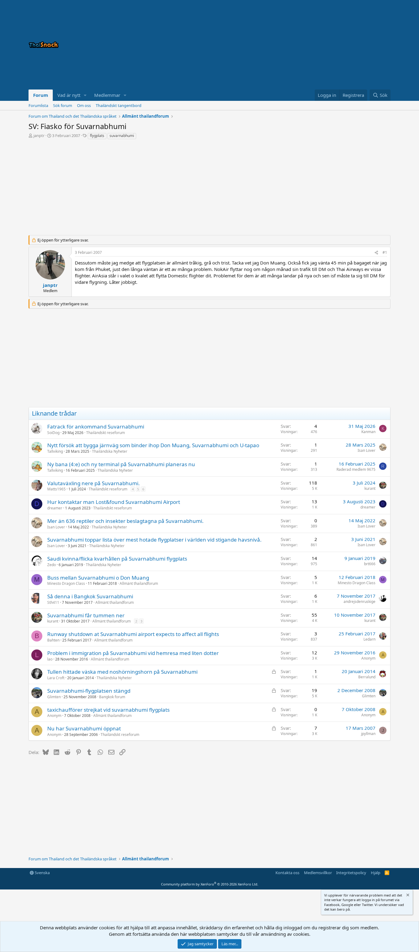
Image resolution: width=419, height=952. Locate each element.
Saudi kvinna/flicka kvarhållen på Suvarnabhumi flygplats (117, 558)
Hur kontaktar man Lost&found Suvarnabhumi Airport (113, 501)
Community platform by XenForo (209, 884)
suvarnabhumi (122, 135)
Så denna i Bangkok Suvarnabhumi (90, 596)
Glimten (54, 696)
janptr (38, 135)
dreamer (54, 508)
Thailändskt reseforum (105, 432)
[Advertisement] (313, 45)
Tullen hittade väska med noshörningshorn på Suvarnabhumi (122, 671)
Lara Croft (55, 677)
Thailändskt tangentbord (118, 105)
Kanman (368, 431)
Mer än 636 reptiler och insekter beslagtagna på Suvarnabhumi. (125, 520)
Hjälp (375, 872)
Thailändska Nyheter (109, 451)
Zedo (51, 564)
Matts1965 (56, 489)
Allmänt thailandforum (139, 583)
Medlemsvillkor (318, 872)
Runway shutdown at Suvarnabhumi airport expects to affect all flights (133, 634)
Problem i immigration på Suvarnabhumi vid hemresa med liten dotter (133, 653)
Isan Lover (366, 450)
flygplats (97, 135)
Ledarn (369, 639)
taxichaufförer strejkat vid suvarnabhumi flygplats (108, 709)
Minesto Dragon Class (66, 583)
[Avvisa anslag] (407, 896)
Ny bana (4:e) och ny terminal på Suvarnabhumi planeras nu (121, 464)
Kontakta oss (287, 872)
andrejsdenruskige (359, 601)
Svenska (42, 872)
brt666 (369, 563)
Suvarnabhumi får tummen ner (86, 615)
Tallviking (55, 451)
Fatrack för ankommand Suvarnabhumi (95, 426)
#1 (384, 252)
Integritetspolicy (351, 872)
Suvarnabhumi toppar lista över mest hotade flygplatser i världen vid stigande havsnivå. (154, 539)
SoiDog (53, 432)
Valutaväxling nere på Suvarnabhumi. (93, 483)
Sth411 (53, 602)
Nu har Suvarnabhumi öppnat (84, 728)
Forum (40, 95)
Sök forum (62, 105)
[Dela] (376, 252)
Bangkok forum (112, 696)
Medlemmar (107, 95)
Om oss (84, 105)
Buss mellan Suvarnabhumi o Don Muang (98, 577)
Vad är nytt (68, 95)
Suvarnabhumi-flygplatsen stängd (88, 690)
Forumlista (38, 105)
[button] (85, 95)
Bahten (53, 640)
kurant (369, 488)
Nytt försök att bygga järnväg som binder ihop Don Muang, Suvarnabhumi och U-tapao (153, 445)
